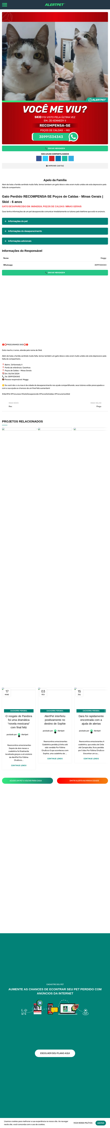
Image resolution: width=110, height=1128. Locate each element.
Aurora (55, 451)
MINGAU (19, 451)
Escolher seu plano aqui (55, 1053)
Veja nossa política (83, 1123)
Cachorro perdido (18, 711)
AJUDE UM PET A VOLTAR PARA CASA (26, 781)
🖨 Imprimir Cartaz (55, 166)
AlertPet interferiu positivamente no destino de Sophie (55, 720)
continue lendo (18, 765)
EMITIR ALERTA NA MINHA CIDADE (84, 781)
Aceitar (100, 1123)
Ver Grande (34, 430)
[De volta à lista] (55, 405)
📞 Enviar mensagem (55, 148)
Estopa (90, 451)
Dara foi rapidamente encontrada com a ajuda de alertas (91, 720)
